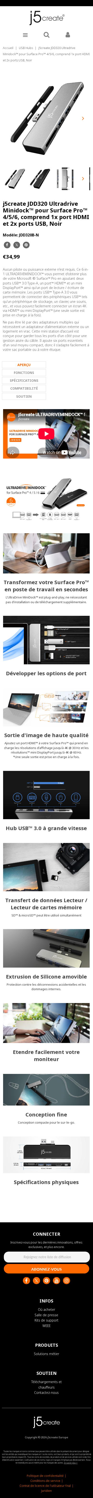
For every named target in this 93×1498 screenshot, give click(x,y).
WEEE (46, 1325)
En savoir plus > (71, 1462)
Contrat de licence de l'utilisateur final (45, 1486)
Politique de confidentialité (45, 1476)
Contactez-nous (46, 1392)
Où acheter (46, 1309)
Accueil (8, 48)
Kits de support (46, 1320)
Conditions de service (45, 1481)
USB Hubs (26, 48)
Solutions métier (46, 1353)
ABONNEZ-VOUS (46, 1269)
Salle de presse (46, 1315)
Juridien (46, 1491)
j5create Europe (57, 1437)
